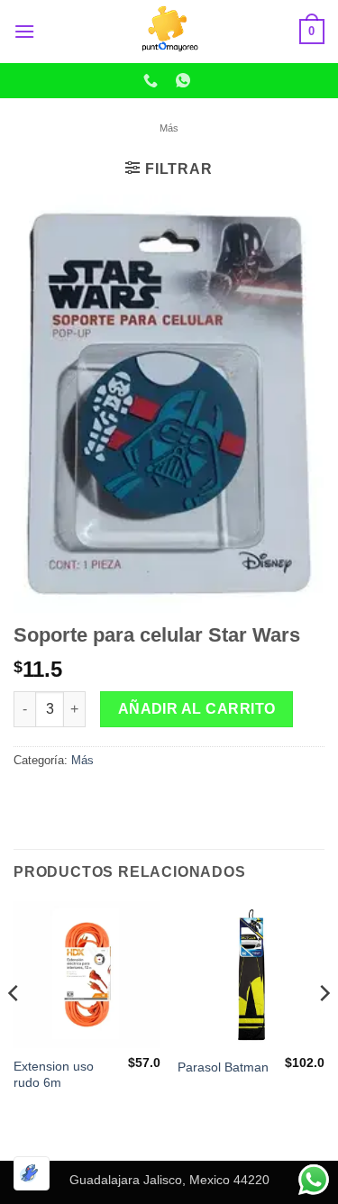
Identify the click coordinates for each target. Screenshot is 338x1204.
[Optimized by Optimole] (32, 1173)
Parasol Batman (223, 1067)
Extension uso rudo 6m (54, 1075)
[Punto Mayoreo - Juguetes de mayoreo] (169, 31)
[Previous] (14, 1029)
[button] (24, 31)
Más (169, 128)
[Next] (323, 1029)
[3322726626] (152, 80)
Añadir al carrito (197, 708)
